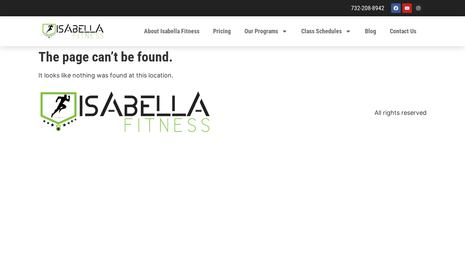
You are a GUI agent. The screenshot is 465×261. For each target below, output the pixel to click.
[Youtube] (407, 8)
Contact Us (403, 31)
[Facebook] (396, 8)
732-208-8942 (367, 8)
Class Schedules (321, 31)
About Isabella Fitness (171, 31)
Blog (370, 31)
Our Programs (261, 31)
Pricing (222, 31)
